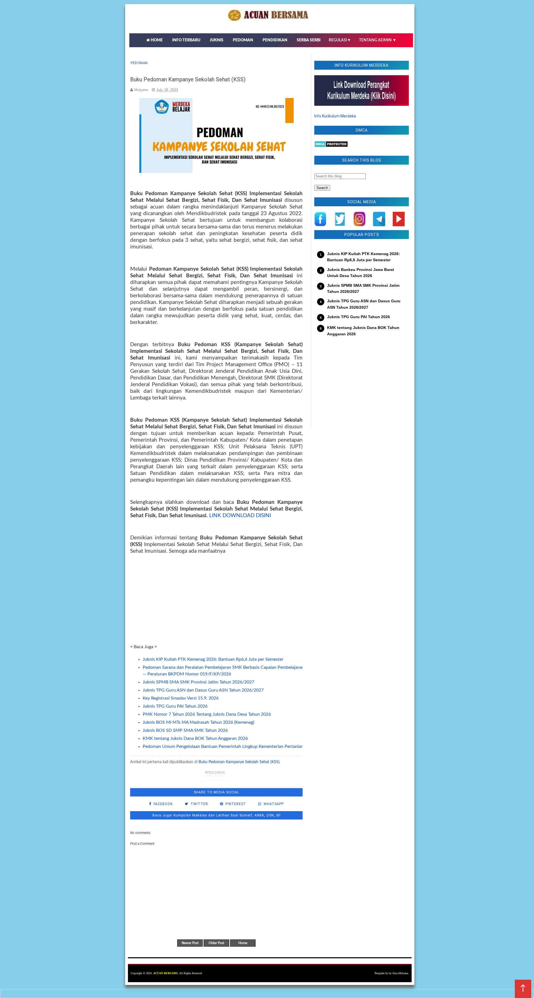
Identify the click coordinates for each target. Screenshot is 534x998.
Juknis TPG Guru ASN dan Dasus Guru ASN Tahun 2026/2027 (203, 690)
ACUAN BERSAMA (165, 973)
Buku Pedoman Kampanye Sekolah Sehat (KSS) (239, 762)
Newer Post (190, 943)
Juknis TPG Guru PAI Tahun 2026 (175, 706)
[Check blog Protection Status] (331, 146)
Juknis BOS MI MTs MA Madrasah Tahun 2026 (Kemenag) (198, 722)
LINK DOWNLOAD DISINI (240, 515)
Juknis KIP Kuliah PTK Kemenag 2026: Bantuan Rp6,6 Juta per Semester (213, 659)
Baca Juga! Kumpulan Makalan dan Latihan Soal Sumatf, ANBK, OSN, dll (216, 815)
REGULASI (340, 40)
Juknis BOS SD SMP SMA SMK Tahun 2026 (185, 730)
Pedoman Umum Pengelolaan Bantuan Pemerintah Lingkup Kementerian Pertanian (223, 746)
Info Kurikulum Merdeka (335, 116)
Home (242, 943)
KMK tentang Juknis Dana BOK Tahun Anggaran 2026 (195, 738)
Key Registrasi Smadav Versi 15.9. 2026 (181, 698)
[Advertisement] (216, 604)
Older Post (216, 943)
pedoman (139, 63)
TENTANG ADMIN (377, 40)
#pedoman (215, 773)
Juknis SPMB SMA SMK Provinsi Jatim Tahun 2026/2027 (198, 682)
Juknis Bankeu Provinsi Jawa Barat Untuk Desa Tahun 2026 (360, 272)
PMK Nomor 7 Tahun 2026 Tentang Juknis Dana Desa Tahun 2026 (207, 714)
